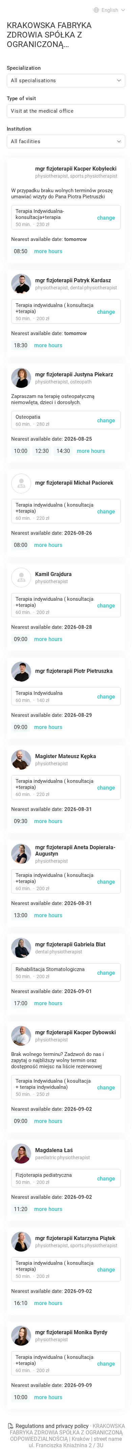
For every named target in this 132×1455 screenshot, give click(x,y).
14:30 (63, 451)
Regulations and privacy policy (52, 1426)
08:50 (20, 251)
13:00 (20, 915)
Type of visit (21, 98)
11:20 (20, 1209)
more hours (48, 251)
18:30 (20, 345)
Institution (19, 129)
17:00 (20, 1003)
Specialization (24, 68)
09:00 (20, 639)
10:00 (20, 451)
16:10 (20, 1303)
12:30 (42, 451)
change (106, 218)
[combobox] (66, 80)
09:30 (20, 821)
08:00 (20, 545)
